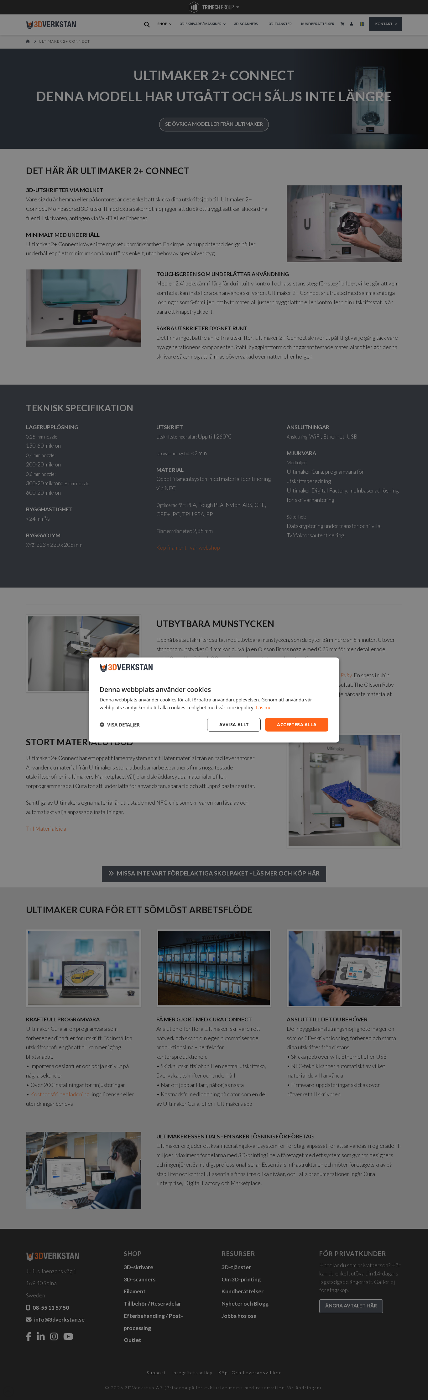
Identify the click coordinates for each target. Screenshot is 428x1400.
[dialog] (214, 700)
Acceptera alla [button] (296, 724)
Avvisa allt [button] (233, 724)
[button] (120, 724)
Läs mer (264, 707)
